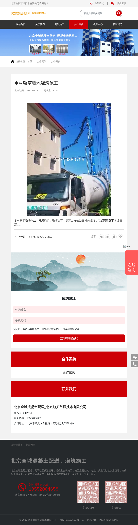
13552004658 (43, 489)
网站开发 (103, 519)
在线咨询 (99, 3)
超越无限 (30, 444)
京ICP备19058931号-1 (72, 519)
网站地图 (92, 519)
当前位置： (21, 61)
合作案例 (41, 61)
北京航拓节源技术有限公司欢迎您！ (30, 3)
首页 (29, 61)
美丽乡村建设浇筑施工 (40, 236)
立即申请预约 (69, 338)
